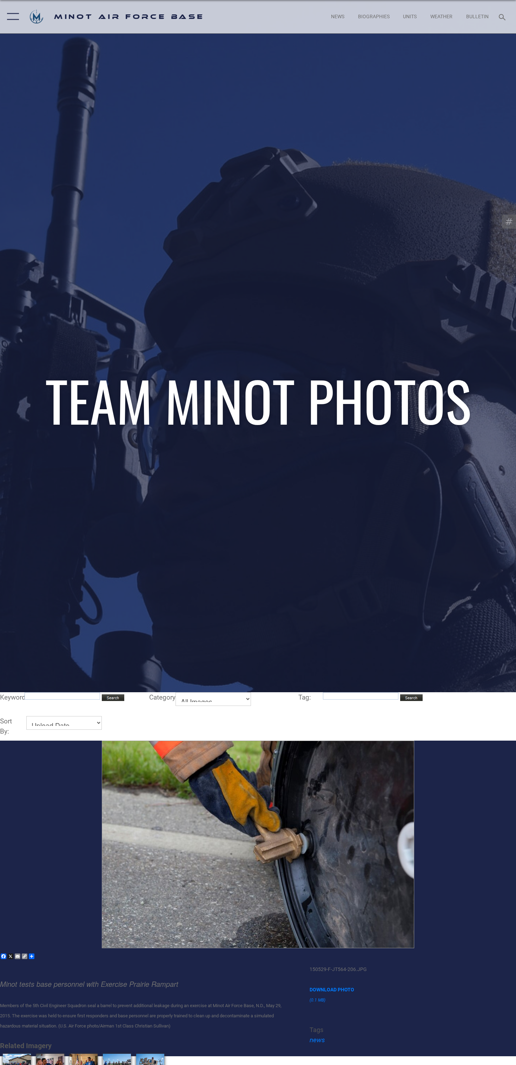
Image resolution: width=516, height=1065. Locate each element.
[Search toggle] (503, 16)
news (317, 1040)
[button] (11, 16)
